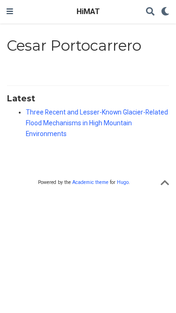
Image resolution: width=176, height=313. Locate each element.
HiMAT (88, 11)
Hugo (123, 182)
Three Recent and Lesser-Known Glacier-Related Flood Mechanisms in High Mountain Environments (97, 122)
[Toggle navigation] (10, 11)
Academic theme (90, 182)
